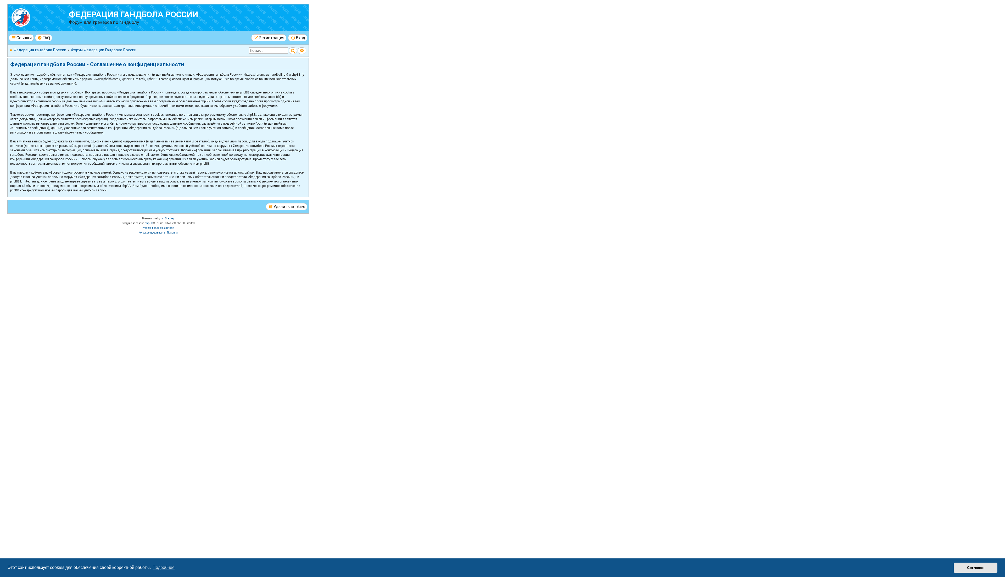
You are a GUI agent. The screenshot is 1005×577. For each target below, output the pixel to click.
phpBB (149, 223)
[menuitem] (43, 37)
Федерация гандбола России (133, 14)
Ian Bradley (167, 218)
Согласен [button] (975, 567)
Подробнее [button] (164, 567)
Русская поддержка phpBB (158, 227)
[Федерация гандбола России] (39, 17)
